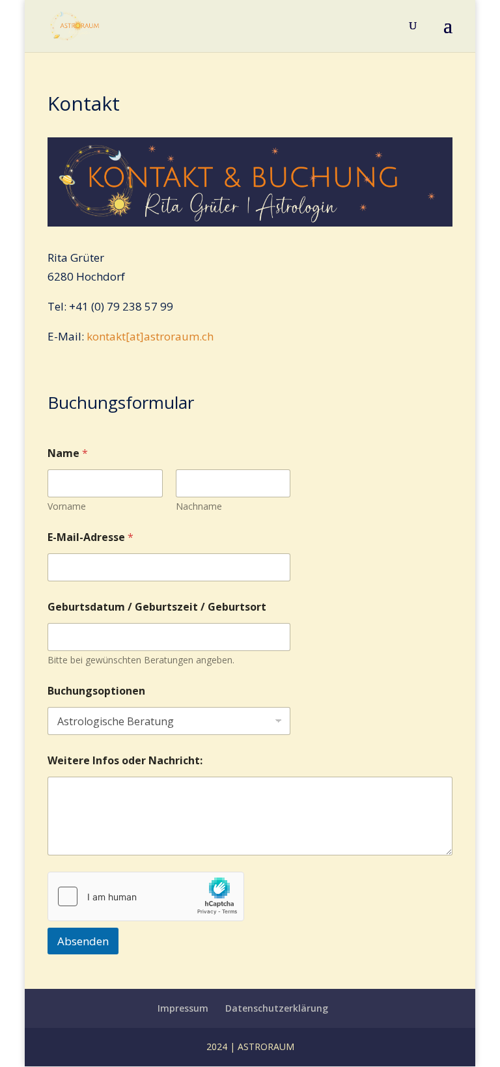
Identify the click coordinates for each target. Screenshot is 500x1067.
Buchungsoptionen (96, 691)
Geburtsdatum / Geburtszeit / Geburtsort (157, 607)
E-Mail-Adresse (90, 537)
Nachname (199, 506)
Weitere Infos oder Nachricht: (125, 761)
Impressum (183, 1008)
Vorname (67, 506)
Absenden (83, 941)
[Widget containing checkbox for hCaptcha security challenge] (146, 896)
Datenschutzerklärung (276, 1008)
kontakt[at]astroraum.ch (150, 336)
